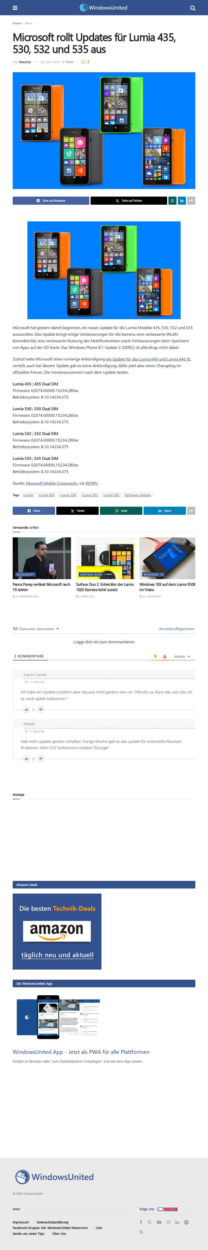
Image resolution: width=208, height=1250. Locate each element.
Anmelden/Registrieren (176, 628)
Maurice (25, 62)
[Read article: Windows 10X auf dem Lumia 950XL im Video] (169, 558)
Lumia (28, 495)
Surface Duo (90, 574)
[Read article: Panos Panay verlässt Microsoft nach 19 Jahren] (42, 558)
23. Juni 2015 (49, 62)
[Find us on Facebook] (141, 1222)
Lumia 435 (47, 495)
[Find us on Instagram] (168, 1222)
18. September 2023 (27, 596)
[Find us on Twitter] (149, 1222)
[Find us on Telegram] (186, 1222)
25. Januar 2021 (151, 596)
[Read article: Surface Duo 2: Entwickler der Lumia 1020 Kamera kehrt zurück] (105, 558)
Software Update (138, 495)
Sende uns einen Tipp (28, 1233)
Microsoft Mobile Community (52, 483)
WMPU (91, 483)
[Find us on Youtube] (159, 1222)
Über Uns (59, 1233)
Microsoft (25, 574)
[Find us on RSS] (141, 1232)
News (28, 23)
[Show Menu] (15, 7)
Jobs (99, 1227)
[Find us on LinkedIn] (177, 1222)
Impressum (21, 1222)
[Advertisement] (104, 839)
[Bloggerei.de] (167, 1209)
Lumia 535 (111, 495)
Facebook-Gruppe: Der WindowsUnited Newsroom (50, 1227)
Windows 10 (153, 574)
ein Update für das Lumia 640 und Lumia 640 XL (148, 359)
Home (17, 23)
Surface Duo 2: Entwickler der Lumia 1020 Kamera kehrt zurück (105, 587)
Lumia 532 (90, 495)
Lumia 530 (68, 495)
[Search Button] (192, 7)
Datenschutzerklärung (52, 1222)
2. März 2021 (86, 596)
